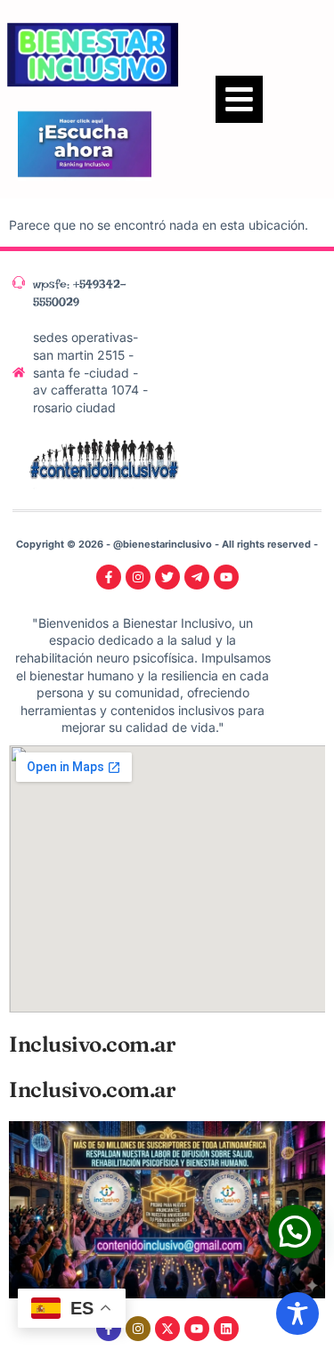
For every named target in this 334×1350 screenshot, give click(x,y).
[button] (239, 99)
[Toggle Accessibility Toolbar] (297, 1313)
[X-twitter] (167, 1328)
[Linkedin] (226, 1328)
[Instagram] (138, 1328)
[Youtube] (196, 1328)
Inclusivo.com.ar (92, 1044)
